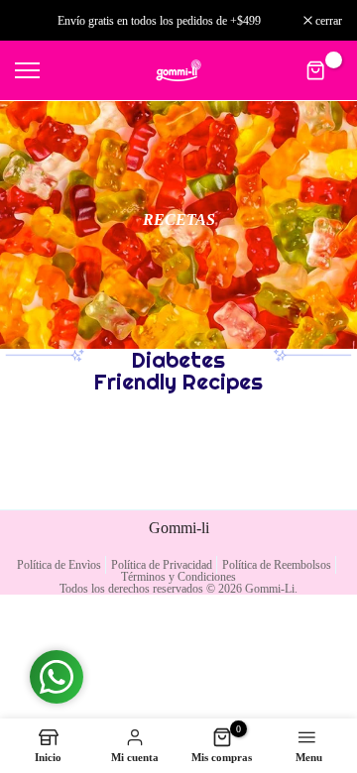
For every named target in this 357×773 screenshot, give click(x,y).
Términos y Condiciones (178, 577)
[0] (316, 70)
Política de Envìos (59, 565)
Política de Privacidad (161, 565)
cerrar (327, 21)
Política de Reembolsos (276, 565)
